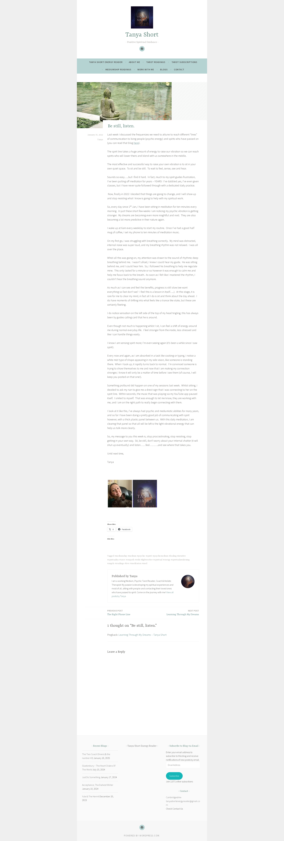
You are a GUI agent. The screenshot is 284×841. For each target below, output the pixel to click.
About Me (134, 62)
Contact (179, 69)
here (136, 143)
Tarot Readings (155, 62)
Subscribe (174, 775)
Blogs (164, 69)
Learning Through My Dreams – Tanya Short (142, 634)
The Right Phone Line (118, 612)
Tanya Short (142, 34)
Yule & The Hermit (90, 796)
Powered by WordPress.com (141, 835)
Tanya (100, 139)
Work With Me (145, 69)
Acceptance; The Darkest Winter (97, 784)
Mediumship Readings (118, 69)
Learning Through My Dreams (183, 612)
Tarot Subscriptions (184, 62)
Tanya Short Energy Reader (106, 62)
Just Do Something (91, 777)
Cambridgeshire (173, 797)
